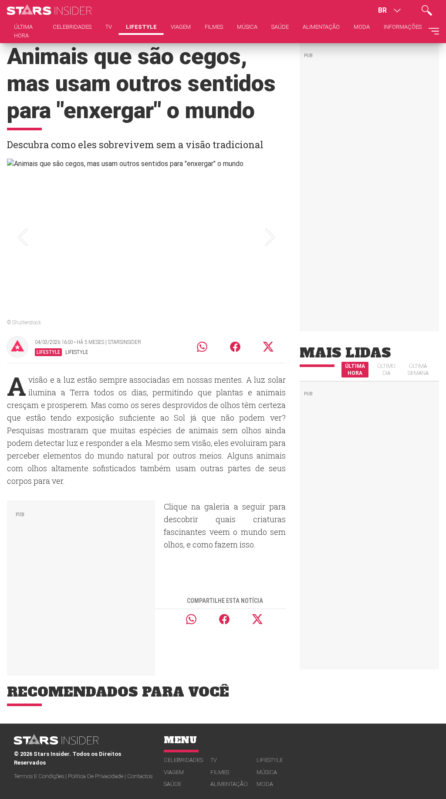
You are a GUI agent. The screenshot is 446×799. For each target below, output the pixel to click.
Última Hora (355, 369)
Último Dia (386, 369)
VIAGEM (174, 772)
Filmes (219, 772)
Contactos (139, 776)
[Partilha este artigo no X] (268, 347)
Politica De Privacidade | (97, 776)
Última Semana (418, 369)
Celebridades (183, 760)
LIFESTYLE (270, 760)
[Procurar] (427, 10)
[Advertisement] (81, 586)
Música (267, 772)
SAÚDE (172, 784)
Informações (403, 27)
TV (213, 760)
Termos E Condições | (41, 776)
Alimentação (229, 784)
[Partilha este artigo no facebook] (235, 347)
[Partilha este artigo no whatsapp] (202, 347)
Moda (265, 784)
